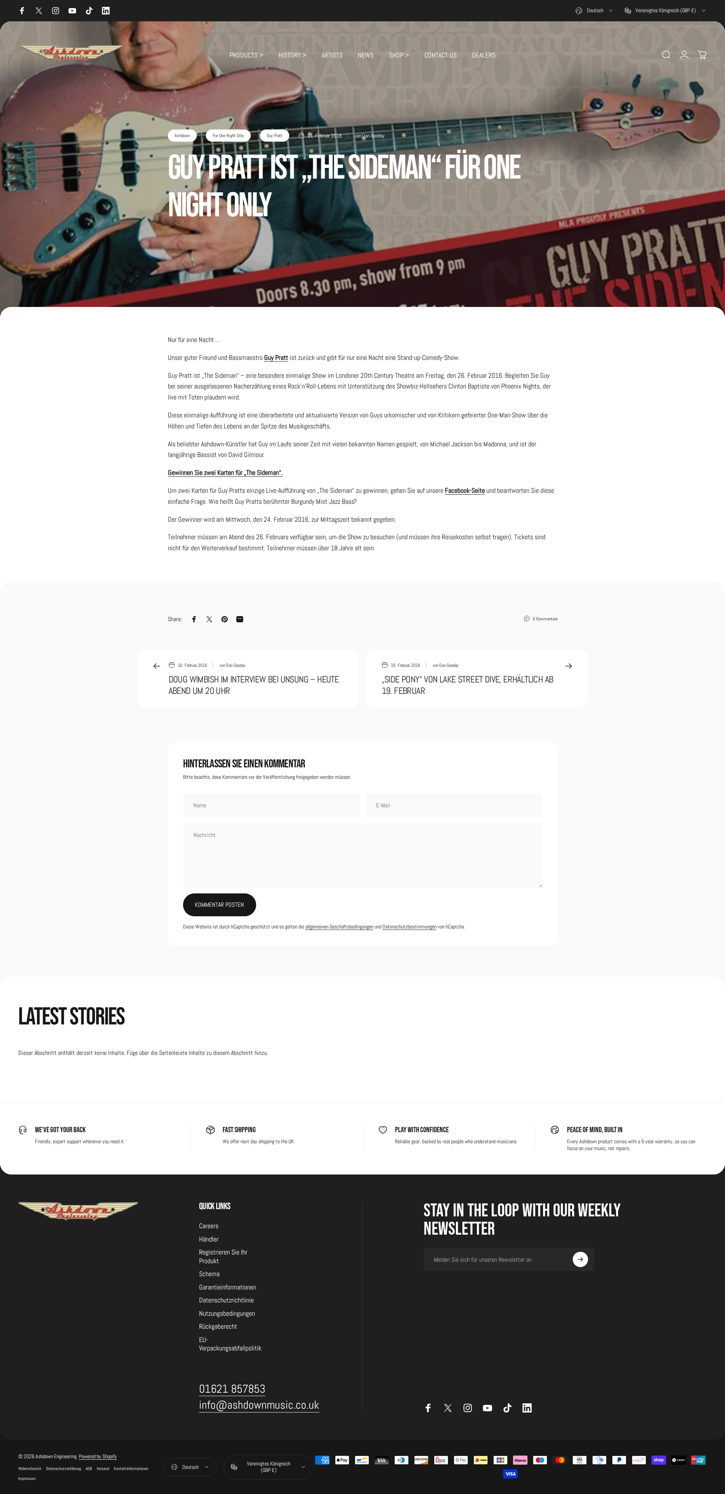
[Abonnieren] (580, 1259)
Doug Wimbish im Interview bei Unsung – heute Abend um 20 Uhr (254, 685)
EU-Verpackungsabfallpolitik (230, 1344)
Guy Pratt (274, 136)
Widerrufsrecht (29, 1468)
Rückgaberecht (218, 1326)
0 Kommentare (545, 618)
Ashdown (182, 136)
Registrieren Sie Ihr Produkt (223, 1256)
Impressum (27, 1478)
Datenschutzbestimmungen (409, 926)
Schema (209, 1274)
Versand (103, 1468)
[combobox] (594, 10)
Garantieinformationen (227, 1287)
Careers (208, 1226)
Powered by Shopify (98, 1456)
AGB (89, 1468)
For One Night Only (228, 136)
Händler (208, 1239)
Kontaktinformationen (131, 1468)
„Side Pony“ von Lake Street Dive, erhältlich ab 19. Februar (467, 685)
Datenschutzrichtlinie (226, 1300)
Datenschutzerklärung (63, 1468)
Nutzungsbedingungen (227, 1313)
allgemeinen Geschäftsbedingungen (339, 926)
